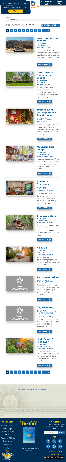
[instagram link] (54, 446)
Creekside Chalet (47, 216)
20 (30, 24)
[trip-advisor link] (60, 446)
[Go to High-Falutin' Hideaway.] (19, 345)
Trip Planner (7, 441)
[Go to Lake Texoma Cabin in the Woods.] (19, 79)
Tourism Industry (7, 432)
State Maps (7, 429)
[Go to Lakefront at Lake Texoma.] (19, 44)
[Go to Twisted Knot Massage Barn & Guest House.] (19, 116)
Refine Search (49, 25)
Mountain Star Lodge (45, 148)
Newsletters (46, 1)
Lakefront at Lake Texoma (47, 39)
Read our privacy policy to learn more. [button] (14, 7)
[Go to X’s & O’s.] (19, 254)
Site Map (29, 451)
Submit (61, 432)
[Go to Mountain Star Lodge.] (19, 153)
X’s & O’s (42, 247)
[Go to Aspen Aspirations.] (19, 283)
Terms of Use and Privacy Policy (29, 448)
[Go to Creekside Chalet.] (19, 222)
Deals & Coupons (7, 426)
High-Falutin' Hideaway (45, 340)
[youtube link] (48, 446)
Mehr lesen (43, 64)
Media (7, 435)
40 (33, 24)
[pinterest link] (60, 441)
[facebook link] (48, 441)
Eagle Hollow (45, 307)
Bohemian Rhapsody (43, 182)
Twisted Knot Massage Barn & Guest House (46, 112)
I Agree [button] (15, 11)
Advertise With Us (8, 438)
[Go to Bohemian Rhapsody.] (19, 188)
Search (59, 1)
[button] (59, 2)
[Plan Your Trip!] (6, 456)
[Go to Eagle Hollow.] (19, 314)
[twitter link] (54, 441)
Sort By (9, 17)
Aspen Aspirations (48, 277)
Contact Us (8, 444)
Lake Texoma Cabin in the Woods (45, 75)
